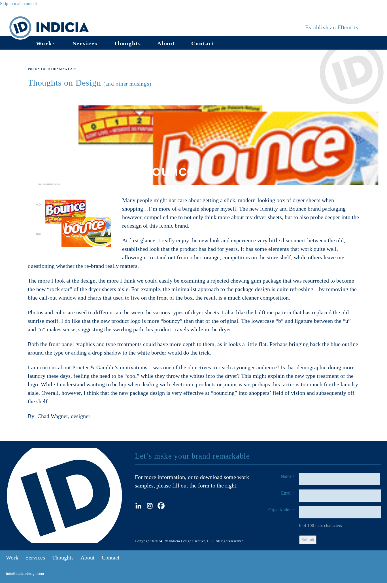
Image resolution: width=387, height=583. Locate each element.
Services (85, 43)
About (166, 43)
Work (44, 43)
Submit (307, 539)
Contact (202, 43)
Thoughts (127, 43)
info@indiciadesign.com (25, 573)
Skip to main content (18, 3)
